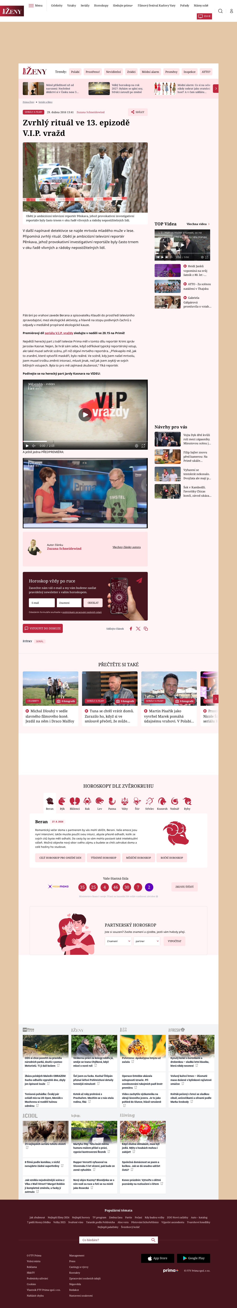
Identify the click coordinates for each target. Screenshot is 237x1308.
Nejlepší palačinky (108, 1227)
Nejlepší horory (81, 1217)
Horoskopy (101, 5)
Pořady (184, 5)
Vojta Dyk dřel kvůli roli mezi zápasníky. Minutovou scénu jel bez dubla (197, 439)
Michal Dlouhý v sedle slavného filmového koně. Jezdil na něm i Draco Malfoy (50, 716)
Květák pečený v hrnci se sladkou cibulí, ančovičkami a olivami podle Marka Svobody (191, 1098)
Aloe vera (123, 1222)
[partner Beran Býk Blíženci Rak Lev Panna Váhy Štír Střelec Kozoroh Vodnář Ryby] (146, 941)
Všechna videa (197, 224)
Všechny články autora (127, 547)
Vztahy (71, 5)
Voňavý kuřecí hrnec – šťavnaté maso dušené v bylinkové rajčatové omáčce (191, 1079)
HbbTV (31, 1272)
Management (76, 1255)
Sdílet (139, 113)
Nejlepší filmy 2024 (58, 1217)
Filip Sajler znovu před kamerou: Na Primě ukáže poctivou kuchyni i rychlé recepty (195, 456)
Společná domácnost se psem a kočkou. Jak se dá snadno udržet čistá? (141, 1166)
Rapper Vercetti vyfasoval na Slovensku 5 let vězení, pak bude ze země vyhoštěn (94, 1166)
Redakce (74, 1290)
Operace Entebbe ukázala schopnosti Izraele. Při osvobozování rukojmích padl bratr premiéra (142, 1081)
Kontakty (74, 1272)
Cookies (31, 1284)
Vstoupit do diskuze (45, 628)
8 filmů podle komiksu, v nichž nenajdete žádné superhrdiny (42, 1164)
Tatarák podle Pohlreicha (100, 1222)
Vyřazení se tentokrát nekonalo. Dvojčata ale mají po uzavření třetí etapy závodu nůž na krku (197, 474)
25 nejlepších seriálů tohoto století (45, 1144)
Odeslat (93, 602)
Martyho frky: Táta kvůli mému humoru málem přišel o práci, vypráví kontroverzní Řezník (91, 1148)
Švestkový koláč (130, 1227)
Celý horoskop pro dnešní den (60, 857)
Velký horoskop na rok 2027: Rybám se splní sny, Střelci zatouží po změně (127, 88)
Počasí (138, 1217)
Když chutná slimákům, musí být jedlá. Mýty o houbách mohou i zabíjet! (141, 1148)
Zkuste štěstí (184, 886)
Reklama (32, 1267)
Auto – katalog (199, 1217)
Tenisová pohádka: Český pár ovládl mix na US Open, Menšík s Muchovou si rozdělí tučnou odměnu (44, 1100)
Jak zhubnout (37, 1217)
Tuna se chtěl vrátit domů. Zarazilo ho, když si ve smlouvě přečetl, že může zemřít (109, 718)
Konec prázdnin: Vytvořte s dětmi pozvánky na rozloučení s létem (141, 1182)
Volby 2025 (59, 1222)
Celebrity (56, 5)
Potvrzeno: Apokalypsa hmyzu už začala (141, 1060)
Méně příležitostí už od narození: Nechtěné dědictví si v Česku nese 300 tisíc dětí (62, 90)
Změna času (115, 1217)
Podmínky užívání (37, 1278)
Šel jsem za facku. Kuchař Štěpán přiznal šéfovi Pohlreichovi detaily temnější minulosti (93, 1079)
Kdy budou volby (154, 1217)
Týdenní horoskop (103, 857)
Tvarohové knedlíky (198, 1222)
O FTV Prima (34, 1255)
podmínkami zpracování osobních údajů (82, 612)
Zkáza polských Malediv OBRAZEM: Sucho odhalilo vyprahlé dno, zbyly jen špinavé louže (45, 1079)
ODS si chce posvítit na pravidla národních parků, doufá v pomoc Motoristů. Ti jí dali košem (43, 1062)
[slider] (85, 441)
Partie (128, 1217)
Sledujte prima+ (123, 5)
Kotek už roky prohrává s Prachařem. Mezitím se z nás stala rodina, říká (93, 1098)
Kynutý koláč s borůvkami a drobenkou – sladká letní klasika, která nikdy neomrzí (190, 1062)
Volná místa (33, 1261)
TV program (99, 1217)
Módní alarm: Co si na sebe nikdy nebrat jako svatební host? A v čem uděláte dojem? (194, 90)
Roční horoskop (172, 857)
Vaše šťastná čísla (115, 878)
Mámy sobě (201, 5)
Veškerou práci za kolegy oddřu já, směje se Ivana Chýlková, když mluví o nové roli (93, 1062)
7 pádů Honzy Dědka (39, 1222)
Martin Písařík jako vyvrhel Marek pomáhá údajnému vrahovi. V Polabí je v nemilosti (167, 718)
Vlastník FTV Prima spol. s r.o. (44, 1290)
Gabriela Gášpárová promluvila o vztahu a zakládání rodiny (197, 304)
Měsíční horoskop (138, 857)
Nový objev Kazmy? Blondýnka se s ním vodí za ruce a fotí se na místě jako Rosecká (93, 1184)
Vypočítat (174, 941)
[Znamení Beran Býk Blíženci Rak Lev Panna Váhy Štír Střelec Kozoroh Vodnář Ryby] (69, 602)
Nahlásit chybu (35, 1295)
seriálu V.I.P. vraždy (59, 333)
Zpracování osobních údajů (85, 1278)
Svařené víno (75, 1222)
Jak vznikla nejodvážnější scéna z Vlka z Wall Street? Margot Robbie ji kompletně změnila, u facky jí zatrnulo (45, 1186)
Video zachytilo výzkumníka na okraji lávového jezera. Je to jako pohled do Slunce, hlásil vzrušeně (141, 1098)
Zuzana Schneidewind (91, 112)
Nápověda (75, 1284)
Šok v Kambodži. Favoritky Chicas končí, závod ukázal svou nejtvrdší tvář (196, 491)
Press (72, 1261)
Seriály (85, 5)
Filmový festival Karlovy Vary (156, 5)
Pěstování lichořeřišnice (145, 1222)
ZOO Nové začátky (177, 1217)
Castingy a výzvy (78, 1267)
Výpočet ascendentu (172, 1222)
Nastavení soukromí (81, 1295)
